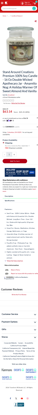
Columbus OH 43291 (14, 132)
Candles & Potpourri (17, 16)
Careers (20, 343)
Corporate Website (10, 343)
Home (4, 16)
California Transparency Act (11, 348)
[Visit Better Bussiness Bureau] (19, 404)
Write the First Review (18, 103)
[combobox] (19, 8)
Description (9, 196)
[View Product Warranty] (7, 270)
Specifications (10, 200)
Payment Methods (8, 351)
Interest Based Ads (28, 348)
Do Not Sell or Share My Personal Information (18, 359)
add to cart (15, 161)
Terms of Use (30, 351)
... (8, 16)
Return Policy (15, 270)
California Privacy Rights (18, 345)
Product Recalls (18, 353)
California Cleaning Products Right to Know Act (18, 356)
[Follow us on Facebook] (10, 398)
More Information (12, 265)
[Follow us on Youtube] (22, 398)
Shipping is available (13, 148)
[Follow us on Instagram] (27, 398)
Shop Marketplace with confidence (15, 180)
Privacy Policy (20, 351)
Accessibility (29, 343)
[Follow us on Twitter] (16, 398)
